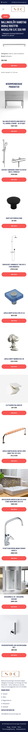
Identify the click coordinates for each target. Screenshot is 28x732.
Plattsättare (6, 703)
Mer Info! (14, 65)
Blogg (8, 727)
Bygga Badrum (7, 700)
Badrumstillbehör (19, 53)
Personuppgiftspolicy (8, 729)
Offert (5, 16)
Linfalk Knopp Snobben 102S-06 (14, 359)
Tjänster (5, 694)
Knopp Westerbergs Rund (14, 218)
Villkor (19, 727)
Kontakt (14, 727)
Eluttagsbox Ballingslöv (14, 405)
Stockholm (5, 2)
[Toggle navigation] (3, 9)
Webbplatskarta (21, 729)
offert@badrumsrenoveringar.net (18, 2)
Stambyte (5, 707)
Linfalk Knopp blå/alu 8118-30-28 (14, 313)
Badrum (11, 53)
